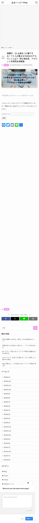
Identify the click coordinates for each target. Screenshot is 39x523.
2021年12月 (7, 451)
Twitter (6, 65)
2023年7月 (7, 410)
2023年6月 (7, 414)
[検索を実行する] (35, 328)
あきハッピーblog (19, 3)
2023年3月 (7, 418)
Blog (5, 471)
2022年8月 (7, 443)
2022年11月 (7, 431)
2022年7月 (7, 447)
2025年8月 (7, 398)
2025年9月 (7, 394)
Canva (6, 476)
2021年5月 (7, 460)
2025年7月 (7, 402)
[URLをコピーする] (33, 318)
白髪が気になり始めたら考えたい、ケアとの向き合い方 (19, 346)
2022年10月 (7, 435)
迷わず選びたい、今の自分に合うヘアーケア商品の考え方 (19, 364)
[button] (6, 318)
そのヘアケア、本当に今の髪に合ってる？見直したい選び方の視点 (19, 358)
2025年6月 (7, 406)
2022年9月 (7, 439)
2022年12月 (7, 427)
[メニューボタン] (2, 2)
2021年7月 (7, 456)
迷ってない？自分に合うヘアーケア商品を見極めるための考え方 (19, 352)
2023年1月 (7, 422)
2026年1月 (7, 377)
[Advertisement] (19, 26)
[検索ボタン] (36, 2)
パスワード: (6, 114)
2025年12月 (7, 381)
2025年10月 (7, 389)
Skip (22, 518)
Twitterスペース (9, 484)
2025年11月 (7, 385)
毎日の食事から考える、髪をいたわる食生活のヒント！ (18, 340)
